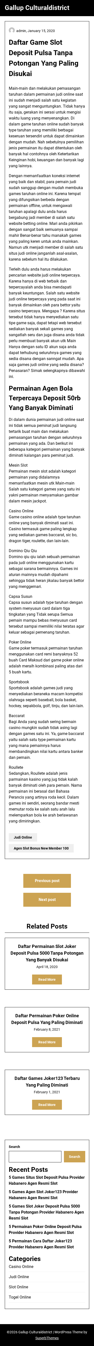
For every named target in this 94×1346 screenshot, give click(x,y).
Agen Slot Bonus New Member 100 (41, 848)
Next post (47, 899)
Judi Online (23, 837)
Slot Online (18, 1287)
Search (14, 1147)
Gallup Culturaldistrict (37, 7)
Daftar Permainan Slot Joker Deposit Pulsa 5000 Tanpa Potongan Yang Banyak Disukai (47, 953)
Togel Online (20, 1297)
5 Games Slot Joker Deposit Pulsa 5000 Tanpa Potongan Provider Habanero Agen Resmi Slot (46, 1212)
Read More (47, 979)
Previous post (47, 880)
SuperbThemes (47, 1338)
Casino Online (21, 1266)
